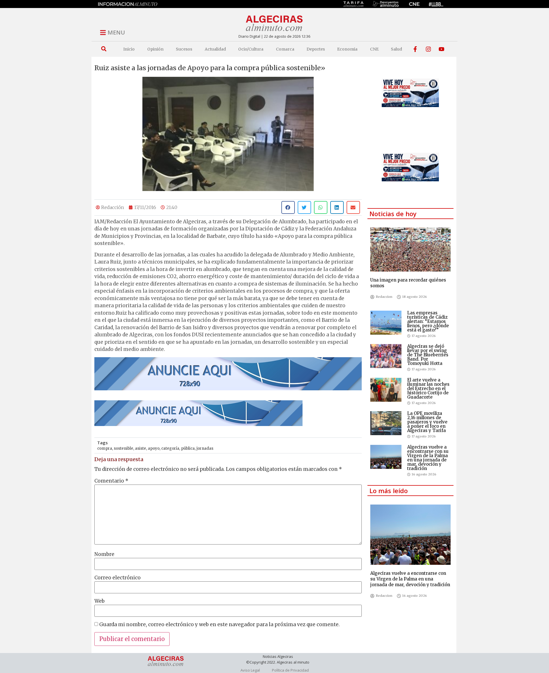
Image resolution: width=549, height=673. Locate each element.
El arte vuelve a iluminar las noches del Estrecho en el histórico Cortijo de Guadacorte (428, 388)
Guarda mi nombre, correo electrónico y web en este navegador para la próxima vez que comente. (219, 624)
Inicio (129, 49)
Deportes (316, 49)
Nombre (104, 554)
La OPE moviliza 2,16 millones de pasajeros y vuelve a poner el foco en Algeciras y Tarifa (427, 422)
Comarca (285, 49)
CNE (374, 49)
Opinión (155, 49)
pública (188, 448)
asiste (140, 448)
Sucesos (184, 49)
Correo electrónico (117, 577)
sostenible (123, 448)
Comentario (111, 481)
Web (99, 601)
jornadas (204, 448)
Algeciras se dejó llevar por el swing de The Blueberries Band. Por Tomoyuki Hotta (427, 354)
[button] (103, 49)
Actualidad (215, 49)
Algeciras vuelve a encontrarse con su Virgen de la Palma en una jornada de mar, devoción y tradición (428, 457)
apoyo (154, 448)
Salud (396, 49)
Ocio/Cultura (250, 49)
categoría (170, 448)
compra (104, 448)
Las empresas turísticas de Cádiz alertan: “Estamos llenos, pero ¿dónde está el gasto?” (428, 321)
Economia (347, 49)
